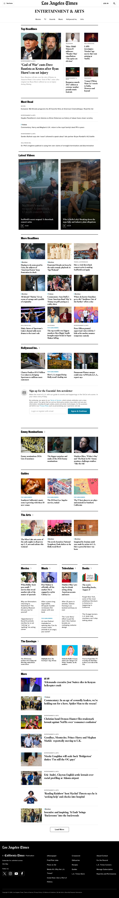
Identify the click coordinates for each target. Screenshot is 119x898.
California (51, 325)
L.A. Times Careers (104, 865)
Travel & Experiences (81, 262)
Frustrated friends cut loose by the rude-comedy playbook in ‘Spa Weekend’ (59, 267)
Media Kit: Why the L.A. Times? (56, 871)
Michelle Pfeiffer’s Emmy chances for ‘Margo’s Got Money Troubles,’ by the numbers (70, 662)
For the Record (102, 860)
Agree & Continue (79, 411)
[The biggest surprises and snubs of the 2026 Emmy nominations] (59, 445)
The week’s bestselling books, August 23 (89, 587)
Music (60, 19)
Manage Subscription (105, 869)
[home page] (59, 3)
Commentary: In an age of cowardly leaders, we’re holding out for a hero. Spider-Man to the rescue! (71, 702)
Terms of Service (55, 400)
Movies (38, 19)
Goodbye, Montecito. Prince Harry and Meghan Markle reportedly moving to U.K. (70, 739)
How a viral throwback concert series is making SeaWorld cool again (83, 267)
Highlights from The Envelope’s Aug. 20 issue (48, 660)
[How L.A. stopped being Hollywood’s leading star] (59, 361)
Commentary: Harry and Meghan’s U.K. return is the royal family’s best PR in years (52, 127)
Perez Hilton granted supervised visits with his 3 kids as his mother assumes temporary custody (84, 332)
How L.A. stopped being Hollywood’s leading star (57, 376)
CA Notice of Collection (49, 892)
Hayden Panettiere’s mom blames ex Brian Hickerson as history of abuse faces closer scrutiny (57, 118)
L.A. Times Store (78, 874)
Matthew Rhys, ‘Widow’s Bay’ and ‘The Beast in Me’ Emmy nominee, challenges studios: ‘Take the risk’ (86, 460)
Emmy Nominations (32, 431)
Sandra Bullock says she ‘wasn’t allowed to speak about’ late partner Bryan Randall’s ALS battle (57, 136)
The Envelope (28, 641)
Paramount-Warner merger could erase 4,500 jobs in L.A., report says (86, 375)
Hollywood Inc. (71, 19)
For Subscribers (53, 327)
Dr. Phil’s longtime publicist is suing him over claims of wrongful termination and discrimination (57, 146)
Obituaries (76, 860)
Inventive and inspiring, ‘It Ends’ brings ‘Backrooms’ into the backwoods (65, 814)
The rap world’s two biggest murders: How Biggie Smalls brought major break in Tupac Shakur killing (59, 334)
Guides (74, 869)
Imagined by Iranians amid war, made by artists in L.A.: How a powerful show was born (85, 546)
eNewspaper (52, 856)
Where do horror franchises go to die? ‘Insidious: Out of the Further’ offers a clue (85, 299)
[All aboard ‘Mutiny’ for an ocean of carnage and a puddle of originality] (33, 283)
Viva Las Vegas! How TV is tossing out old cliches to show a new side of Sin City (90, 662)
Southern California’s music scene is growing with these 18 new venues (32, 503)
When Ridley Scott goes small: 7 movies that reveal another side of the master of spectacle (28, 589)
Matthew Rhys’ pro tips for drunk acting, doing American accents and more (69, 589)
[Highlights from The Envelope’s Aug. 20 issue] (49, 650)
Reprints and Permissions (106, 874)
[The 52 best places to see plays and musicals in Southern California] (86, 486)
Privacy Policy (44, 406)
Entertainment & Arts (28, 61)
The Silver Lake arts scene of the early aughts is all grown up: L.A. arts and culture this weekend (32, 543)
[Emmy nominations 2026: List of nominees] (33, 445)
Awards (52, 19)
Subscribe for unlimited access (12, 860)
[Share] (53, 162)
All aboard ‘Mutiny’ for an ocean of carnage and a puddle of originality (32, 299)
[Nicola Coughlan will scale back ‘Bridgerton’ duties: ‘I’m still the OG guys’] (31, 759)
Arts (82, 19)
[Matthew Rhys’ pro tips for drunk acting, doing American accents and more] (70, 577)
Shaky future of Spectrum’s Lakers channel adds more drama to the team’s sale (32, 331)
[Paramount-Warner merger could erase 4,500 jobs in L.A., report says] (86, 361)
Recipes (75, 865)
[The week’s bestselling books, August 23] (90, 577)
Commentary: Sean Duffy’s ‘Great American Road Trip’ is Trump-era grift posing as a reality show (59, 301)
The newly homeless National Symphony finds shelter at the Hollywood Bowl (59, 544)
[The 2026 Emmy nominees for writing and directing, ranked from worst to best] (29, 650)
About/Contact (102, 856)
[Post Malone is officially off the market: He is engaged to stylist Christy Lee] (49, 577)
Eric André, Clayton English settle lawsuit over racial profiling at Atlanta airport (68, 776)
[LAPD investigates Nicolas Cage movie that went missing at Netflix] (91, 37)
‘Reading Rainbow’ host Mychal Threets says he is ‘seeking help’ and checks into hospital (70, 795)
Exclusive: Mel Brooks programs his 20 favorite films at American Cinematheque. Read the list (57, 109)
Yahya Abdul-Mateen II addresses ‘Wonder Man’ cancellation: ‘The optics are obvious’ (72, 54)
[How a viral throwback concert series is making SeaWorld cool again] (86, 251)
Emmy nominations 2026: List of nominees (31, 457)
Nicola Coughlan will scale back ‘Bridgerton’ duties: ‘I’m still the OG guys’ (68, 758)
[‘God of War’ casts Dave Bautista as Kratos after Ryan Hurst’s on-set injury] (41, 46)
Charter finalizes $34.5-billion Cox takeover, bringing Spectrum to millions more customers (33, 376)
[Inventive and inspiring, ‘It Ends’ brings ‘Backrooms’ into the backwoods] (31, 815)
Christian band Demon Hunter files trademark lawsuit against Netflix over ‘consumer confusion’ (70, 720)
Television (69, 43)
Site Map (5, 864)
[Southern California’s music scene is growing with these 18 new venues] (33, 486)
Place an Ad (51, 865)
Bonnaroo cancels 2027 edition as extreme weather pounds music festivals (72, 87)
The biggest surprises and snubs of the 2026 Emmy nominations (57, 459)
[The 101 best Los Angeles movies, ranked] (59, 486)
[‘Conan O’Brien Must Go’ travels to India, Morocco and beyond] (91, 71)
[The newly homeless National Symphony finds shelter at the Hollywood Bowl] (59, 528)
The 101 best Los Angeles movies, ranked (57, 501)
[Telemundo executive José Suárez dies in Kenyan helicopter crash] (31, 685)
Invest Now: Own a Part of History (57, 880)
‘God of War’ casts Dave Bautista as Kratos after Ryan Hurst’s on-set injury (40, 68)
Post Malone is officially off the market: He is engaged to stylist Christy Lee (48, 589)
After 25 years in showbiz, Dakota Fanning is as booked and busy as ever (69, 606)
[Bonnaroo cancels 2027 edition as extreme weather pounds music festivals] (73, 71)
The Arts (26, 514)
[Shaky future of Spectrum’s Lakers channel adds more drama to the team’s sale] (33, 315)
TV (45, 19)
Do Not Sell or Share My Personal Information (69, 892)
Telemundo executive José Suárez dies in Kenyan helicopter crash (69, 684)
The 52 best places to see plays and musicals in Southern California (85, 503)
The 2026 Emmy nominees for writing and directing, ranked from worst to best (28, 662)
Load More (59, 829)
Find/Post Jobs (52, 860)
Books (85, 568)
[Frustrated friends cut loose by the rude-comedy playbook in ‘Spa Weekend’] (59, 251)
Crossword (76, 856)
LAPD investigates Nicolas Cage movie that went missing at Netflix (90, 52)
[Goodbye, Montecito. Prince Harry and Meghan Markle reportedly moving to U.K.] (31, 741)
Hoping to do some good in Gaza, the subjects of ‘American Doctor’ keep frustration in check (31, 269)
